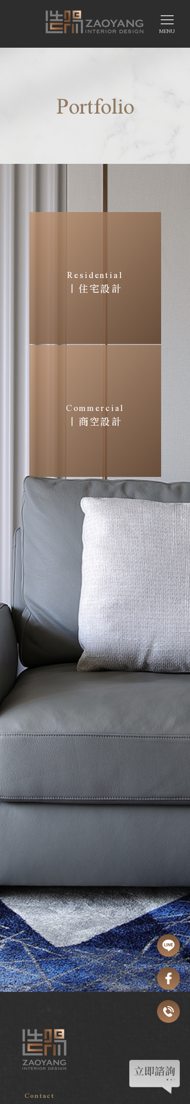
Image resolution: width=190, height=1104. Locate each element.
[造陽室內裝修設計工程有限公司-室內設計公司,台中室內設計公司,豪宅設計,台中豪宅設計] (95, 25)
